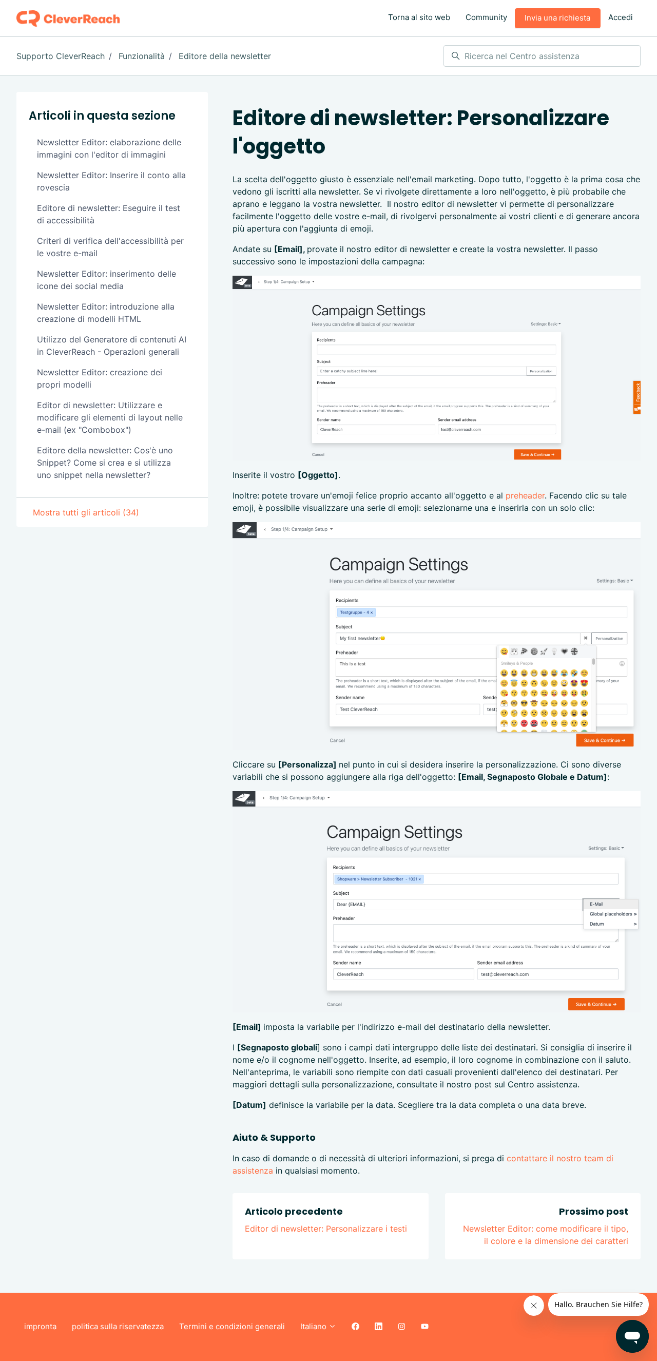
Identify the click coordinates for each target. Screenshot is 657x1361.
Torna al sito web (419, 17)
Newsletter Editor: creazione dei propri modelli (99, 378)
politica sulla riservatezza (118, 1326)
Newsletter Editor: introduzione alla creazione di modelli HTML (106, 312)
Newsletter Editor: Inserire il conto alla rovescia (111, 181)
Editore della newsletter (225, 56)
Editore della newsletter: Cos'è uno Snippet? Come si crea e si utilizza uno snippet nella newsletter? (105, 462)
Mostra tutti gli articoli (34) (86, 512)
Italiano (314, 1326)
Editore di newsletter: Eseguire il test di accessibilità (108, 214)
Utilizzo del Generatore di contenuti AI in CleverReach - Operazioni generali (111, 345)
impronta (40, 1326)
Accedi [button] (620, 17)
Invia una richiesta (557, 18)
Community (486, 17)
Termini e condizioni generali (232, 1326)
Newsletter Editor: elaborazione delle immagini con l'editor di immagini (109, 148)
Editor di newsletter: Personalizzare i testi (326, 1228)
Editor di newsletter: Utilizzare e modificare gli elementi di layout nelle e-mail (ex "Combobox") (110, 417)
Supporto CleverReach (60, 56)
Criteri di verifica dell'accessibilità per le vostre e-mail (110, 247)
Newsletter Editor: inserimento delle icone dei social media (106, 280)
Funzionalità (142, 56)
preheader (525, 495)
